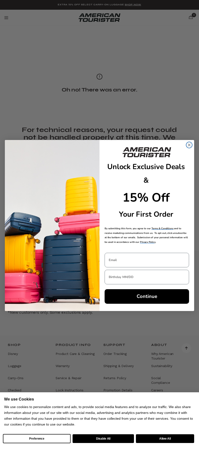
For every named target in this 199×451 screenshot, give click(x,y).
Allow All (165, 438)
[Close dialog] (189, 145)
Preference (36, 438)
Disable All (103, 438)
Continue (147, 296)
